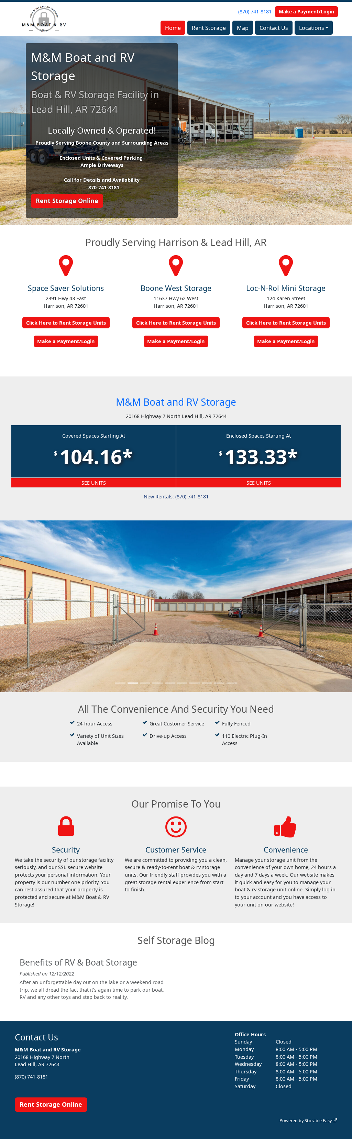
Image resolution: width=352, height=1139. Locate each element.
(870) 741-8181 (255, 11)
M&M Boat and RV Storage (176, 401)
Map (243, 28)
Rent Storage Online (67, 200)
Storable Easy (319, 1121)
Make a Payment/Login (306, 11)
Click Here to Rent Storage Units (66, 322)
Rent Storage (209, 28)
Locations (311, 28)
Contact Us (274, 28)
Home (173, 28)
